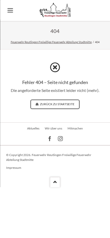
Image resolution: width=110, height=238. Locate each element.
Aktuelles (33, 128)
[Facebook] (50, 139)
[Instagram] (60, 139)
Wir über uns (53, 128)
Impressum (13, 168)
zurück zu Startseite (56, 104)
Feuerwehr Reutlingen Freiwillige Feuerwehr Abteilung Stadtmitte (51, 42)
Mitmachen (75, 128)
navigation (10, 10)
